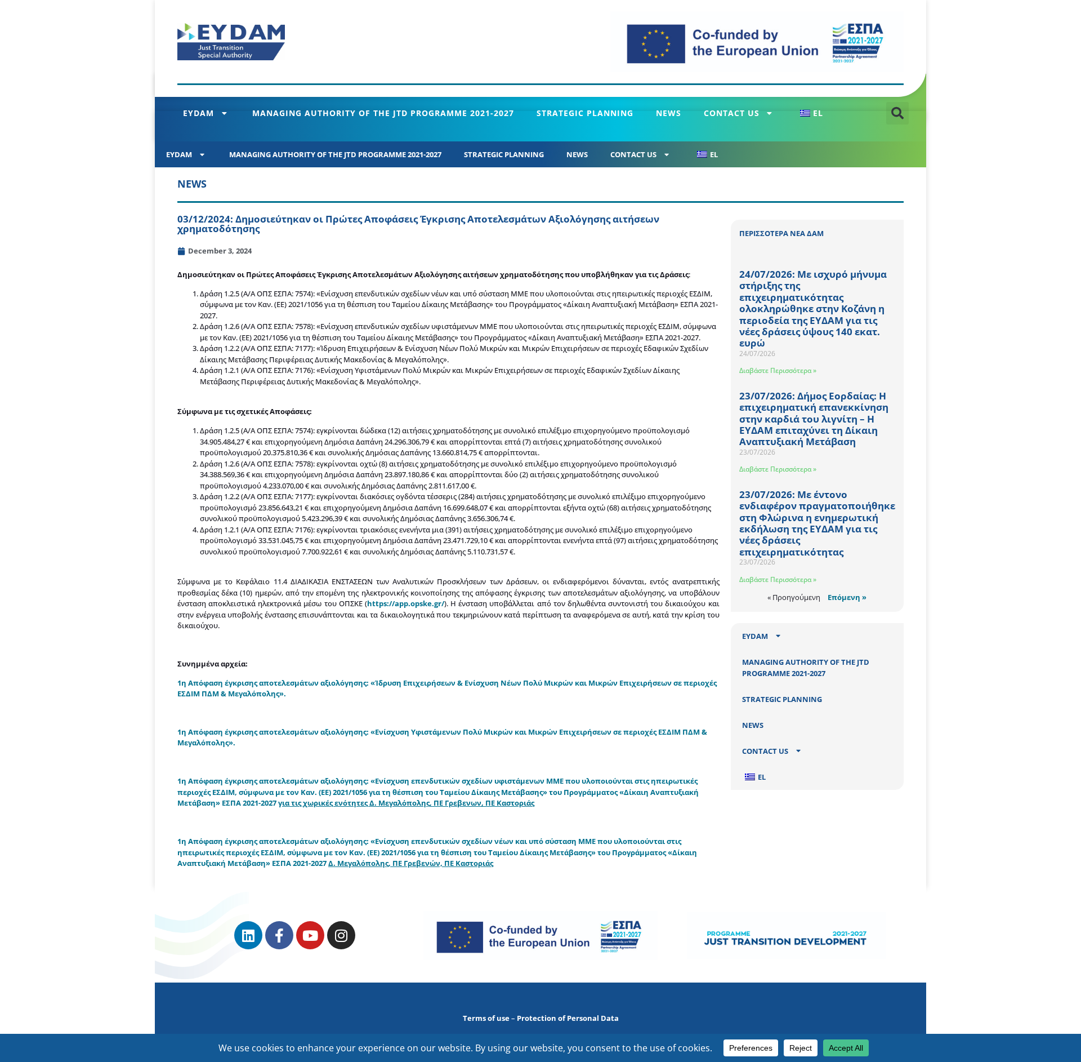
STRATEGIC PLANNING (585, 113)
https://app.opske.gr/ (405, 603)
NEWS (668, 113)
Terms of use (486, 1018)
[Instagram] (341, 935)
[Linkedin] (248, 935)
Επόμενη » (847, 597)
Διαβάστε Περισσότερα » (777, 370)
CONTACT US (732, 113)
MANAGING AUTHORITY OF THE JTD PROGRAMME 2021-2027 (383, 113)
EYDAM (198, 113)
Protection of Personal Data (568, 1018)
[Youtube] (310, 935)
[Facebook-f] (279, 935)
